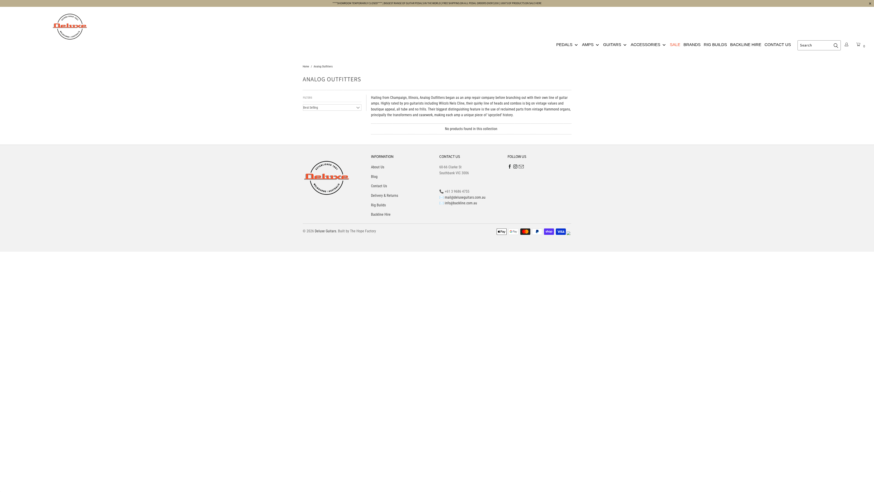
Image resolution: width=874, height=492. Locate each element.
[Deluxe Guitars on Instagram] (515, 167)
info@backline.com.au (461, 203)
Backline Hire (745, 44)
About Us (377, 167)
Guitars (612, 44)
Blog (374, 176)
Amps (588, 44)
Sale (675, 44)
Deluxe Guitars (325, 231)
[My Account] (846, 45)
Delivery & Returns (384, 195)
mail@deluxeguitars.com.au (465, 197)
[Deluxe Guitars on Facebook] (510, 167)
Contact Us (778, 44)
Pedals (565, 44)
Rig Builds (715, 44)
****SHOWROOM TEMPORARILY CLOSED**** (357, 3)
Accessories (646, 44)
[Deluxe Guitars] (70, 25)
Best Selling (310, 107)
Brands (692, 44)
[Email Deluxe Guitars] (521, 167)
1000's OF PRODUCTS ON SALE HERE (520, 3)
